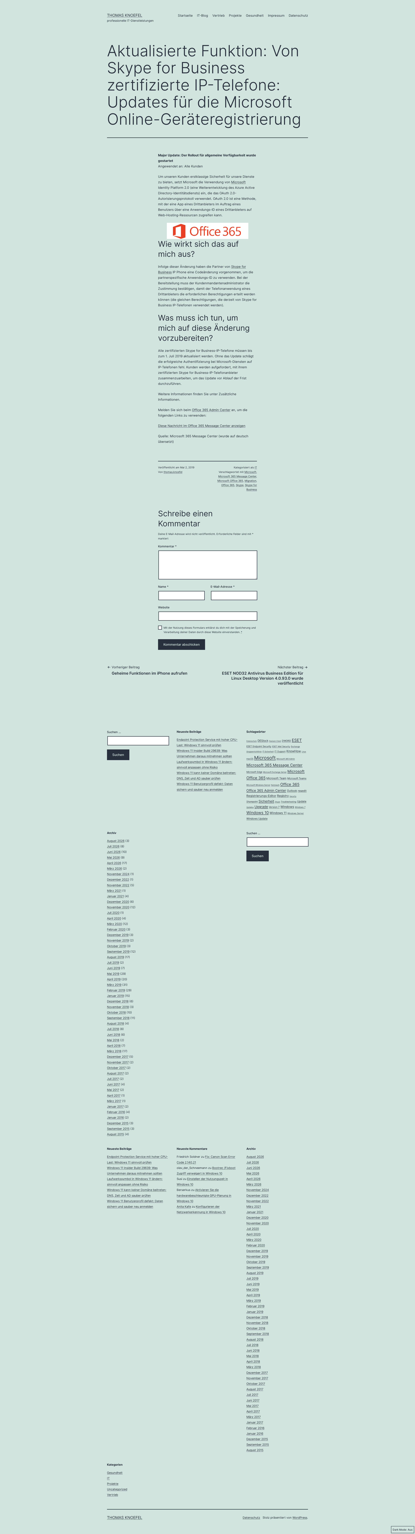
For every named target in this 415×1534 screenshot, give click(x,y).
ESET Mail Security (281, 746)
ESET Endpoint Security (258, 746)
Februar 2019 (116, 990)
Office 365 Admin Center (211, 410)
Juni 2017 (113, 1084)
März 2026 (114, 868)
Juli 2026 (113, 846)
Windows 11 (278, 813)
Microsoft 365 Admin (286, 759)
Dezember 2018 (118, 1001)
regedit (302, 790)
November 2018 (118, 1007)
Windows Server (295, 813)
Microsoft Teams (296, 778)
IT (256, 467)
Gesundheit (255, 15)
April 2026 (114, 863)
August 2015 (115, 1134)
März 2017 (114, 1101)
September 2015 (118, 1128)
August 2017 (115, 1073)
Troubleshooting (288, 801)
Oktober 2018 (116, 1012)
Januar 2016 (115, 1117)
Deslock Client (275, 741)
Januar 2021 (115, 896)
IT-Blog (202, 15)
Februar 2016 (116, 1112)
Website (164, 607)
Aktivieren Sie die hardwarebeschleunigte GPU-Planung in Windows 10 (204, 1195)
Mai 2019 (113, 973)
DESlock (263, 740)
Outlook (292, 790)
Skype (239, 485)
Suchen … (114, 732)
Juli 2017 (113, 1079)
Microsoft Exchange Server (275, 772)
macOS (249, 758)
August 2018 (115, 1023)
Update (301, 801)
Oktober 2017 (116, 1068)
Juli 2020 (113, 912)
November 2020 (118, 907)
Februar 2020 (116, 929)
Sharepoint (252, 801)
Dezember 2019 (118, 935)
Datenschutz (298, 15)
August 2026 (115, 841)
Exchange (295, 746)
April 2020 (114, 918)
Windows (287, 807)
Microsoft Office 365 (230, 480)
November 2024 (118, 874)
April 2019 (114, 979)
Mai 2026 (113, 857)
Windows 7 (300, 807)
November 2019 (118, 940)
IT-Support (280, 751)
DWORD (286, 740)
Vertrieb (218, 15)
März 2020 (114, 924)
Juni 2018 (113, 1034)
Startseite (185, 15)
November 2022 (118, 885)
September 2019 (118, 951)
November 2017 (118, 1062)
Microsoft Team (276, 778)
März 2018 (114, 1051)
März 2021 (114, 890)
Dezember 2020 (118, 901)
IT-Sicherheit (268, 751)
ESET (297, 740)
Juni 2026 (114, 852)
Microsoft (238, 182)
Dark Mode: (400, 1529)
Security (293, 796)
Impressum (276, 15)
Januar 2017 (115, 1106)
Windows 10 (257, 812)
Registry (283, 796)
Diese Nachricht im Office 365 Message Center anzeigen (201, 426)
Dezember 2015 (118, 1123)
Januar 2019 (115, 995)
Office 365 (227, 485)
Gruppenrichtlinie (254, 751)
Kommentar (167, 546)
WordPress (299, 1517)
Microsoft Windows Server (258, 785)
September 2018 (118, 1018)
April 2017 (113, 1095)
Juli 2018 (113, 1029)
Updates (250, 807)
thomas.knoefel (173, 472)
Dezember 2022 (118, 879)
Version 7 (274, 807)
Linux (304, 752)
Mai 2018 (113, 1040)
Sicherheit (266, 801)
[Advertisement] (207, 853)
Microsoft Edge (254, 772)
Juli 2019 (113, 962)
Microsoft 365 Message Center (237, 476)
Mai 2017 (113, 1090)
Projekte (235, 15)
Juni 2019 (113, 968)
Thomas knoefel (124, 15)
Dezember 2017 (117, 1056)
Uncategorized (117, 1489)
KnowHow (293, 751)
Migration (250, 480)
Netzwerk (275, 785)
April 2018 (114, 1045)
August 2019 (115, 957)
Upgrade (261, 807)
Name (163, 586)
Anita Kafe (184, 1206)
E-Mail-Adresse (223, 586)
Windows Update (256, 818)
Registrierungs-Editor (261, 796)
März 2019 (114, 984)
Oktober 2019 (116, 946)
